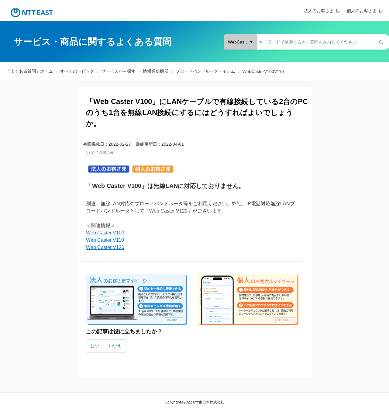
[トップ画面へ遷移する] (32, 12)
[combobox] (306, 42)
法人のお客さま (319, 10)
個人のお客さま (362, 10)
